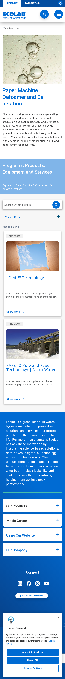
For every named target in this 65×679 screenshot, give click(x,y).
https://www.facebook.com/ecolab (29, 583)
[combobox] (26, 205)
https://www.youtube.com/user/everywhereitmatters (46, 583)
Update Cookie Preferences (31, 596)
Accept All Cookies (32, 652)
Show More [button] (13, 311)
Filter (13, 217)
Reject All (32, 660)
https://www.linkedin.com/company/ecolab (20, 583)
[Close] (58, 617)
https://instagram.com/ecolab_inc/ (38, 583)
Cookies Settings (33, 668)
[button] (44, 14)
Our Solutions (11, 28)
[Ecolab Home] (13, 15)
